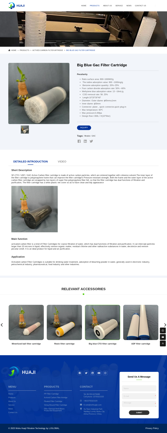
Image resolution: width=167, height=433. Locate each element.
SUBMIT (139, 413)
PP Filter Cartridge (51, 394)
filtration (87, 136)
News (128, 6)
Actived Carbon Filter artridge (47, 50)
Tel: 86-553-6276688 (92, 394)
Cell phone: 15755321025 (94, 397)
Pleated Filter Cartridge (53, 401)
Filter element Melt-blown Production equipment (54, 410)
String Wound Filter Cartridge (55, 405)
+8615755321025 (90, 401)
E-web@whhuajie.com (93, 405)
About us (107, 6)
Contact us (140, 6)
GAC (94, 136)
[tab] (30, 162)
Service (119, 6)
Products (94, 6)
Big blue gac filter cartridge (80, 50)
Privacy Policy (152, 428)
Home (83, 6)
